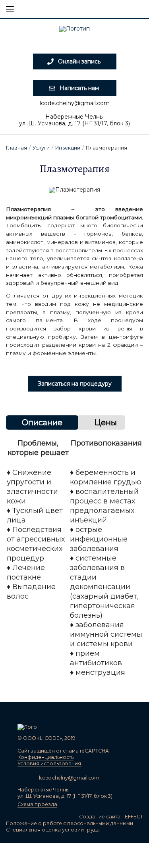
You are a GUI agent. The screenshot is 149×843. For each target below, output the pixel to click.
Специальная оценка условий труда (53, 830)
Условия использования (49, 763)
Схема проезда (37, 804)
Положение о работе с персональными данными (69, 823)
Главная (16, 148)
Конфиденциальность (45, 757)
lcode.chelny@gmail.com (75, 103)
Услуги (41, 148)
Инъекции (67, 148)
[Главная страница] (74, 31)
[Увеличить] (74, 189)
